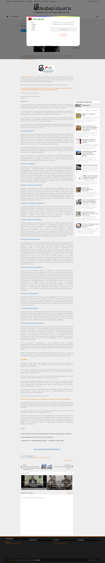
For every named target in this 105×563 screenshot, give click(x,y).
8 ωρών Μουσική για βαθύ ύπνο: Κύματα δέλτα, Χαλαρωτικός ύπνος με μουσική (89, 154)
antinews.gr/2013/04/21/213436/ (41, 457)
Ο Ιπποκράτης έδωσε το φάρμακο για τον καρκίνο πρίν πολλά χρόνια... (90, 213)
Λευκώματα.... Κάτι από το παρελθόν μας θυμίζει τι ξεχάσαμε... (89, 141)
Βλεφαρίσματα (10, 560)
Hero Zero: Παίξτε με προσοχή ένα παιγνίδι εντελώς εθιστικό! (90, 225)
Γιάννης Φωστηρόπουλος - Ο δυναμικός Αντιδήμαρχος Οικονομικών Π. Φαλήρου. (90, 201)
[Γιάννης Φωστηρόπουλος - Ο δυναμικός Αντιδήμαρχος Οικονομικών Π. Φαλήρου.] (78, 201)
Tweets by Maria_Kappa (59, 543)
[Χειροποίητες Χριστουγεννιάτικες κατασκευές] (78, 189)
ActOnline (7, 542)
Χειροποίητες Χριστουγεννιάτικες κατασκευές (87, 189)
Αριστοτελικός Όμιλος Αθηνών (13, 543)
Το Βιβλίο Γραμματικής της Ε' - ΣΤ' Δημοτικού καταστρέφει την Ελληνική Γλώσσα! (90, 177)
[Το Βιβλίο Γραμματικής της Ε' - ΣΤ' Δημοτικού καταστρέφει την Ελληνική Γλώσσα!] (78, 177)
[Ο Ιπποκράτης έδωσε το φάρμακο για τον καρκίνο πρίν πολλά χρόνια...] (78, 214)
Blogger (96, 560)
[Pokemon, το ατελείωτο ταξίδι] (78, 116)
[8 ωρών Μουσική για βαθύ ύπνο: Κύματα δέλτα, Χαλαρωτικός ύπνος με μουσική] (78, 153)
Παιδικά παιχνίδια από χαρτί (90, 165)
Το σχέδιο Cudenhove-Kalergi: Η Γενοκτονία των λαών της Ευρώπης (34, 484)
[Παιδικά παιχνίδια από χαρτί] (78, 167)
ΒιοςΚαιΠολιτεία (68, 460)
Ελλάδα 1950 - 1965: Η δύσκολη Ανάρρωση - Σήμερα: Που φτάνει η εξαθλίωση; (59, 484)
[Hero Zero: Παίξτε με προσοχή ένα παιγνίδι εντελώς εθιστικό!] (78, 226)
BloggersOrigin (79, 47)
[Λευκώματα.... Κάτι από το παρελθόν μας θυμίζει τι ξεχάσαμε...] (78, 141)
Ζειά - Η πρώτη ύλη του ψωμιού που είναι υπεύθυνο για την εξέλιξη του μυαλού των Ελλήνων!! (90, 128)
